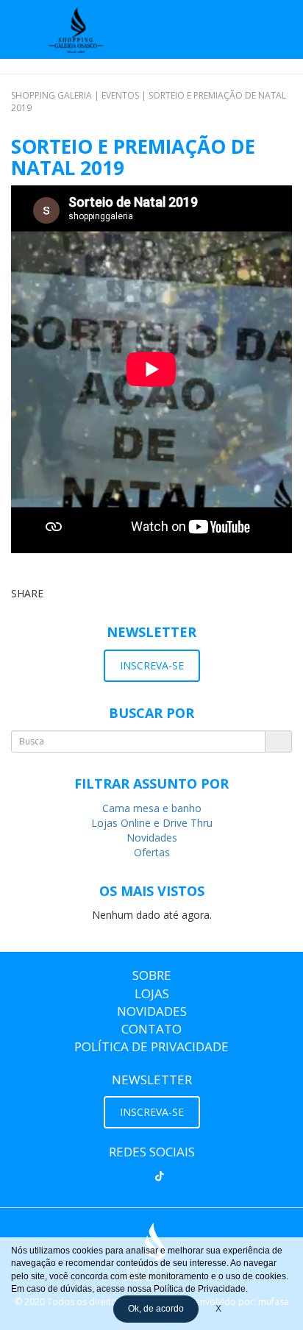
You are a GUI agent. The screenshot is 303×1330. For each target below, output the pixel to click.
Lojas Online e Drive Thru (152, 823)
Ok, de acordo (156, 1309)
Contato (151, 1028)
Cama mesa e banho (152, 808)
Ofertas (152, 852)
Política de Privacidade (151, 1046)
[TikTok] (159, 1176)
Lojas (152, 993)
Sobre (151, 975)
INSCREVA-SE (152, 665)
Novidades (151, 837)
